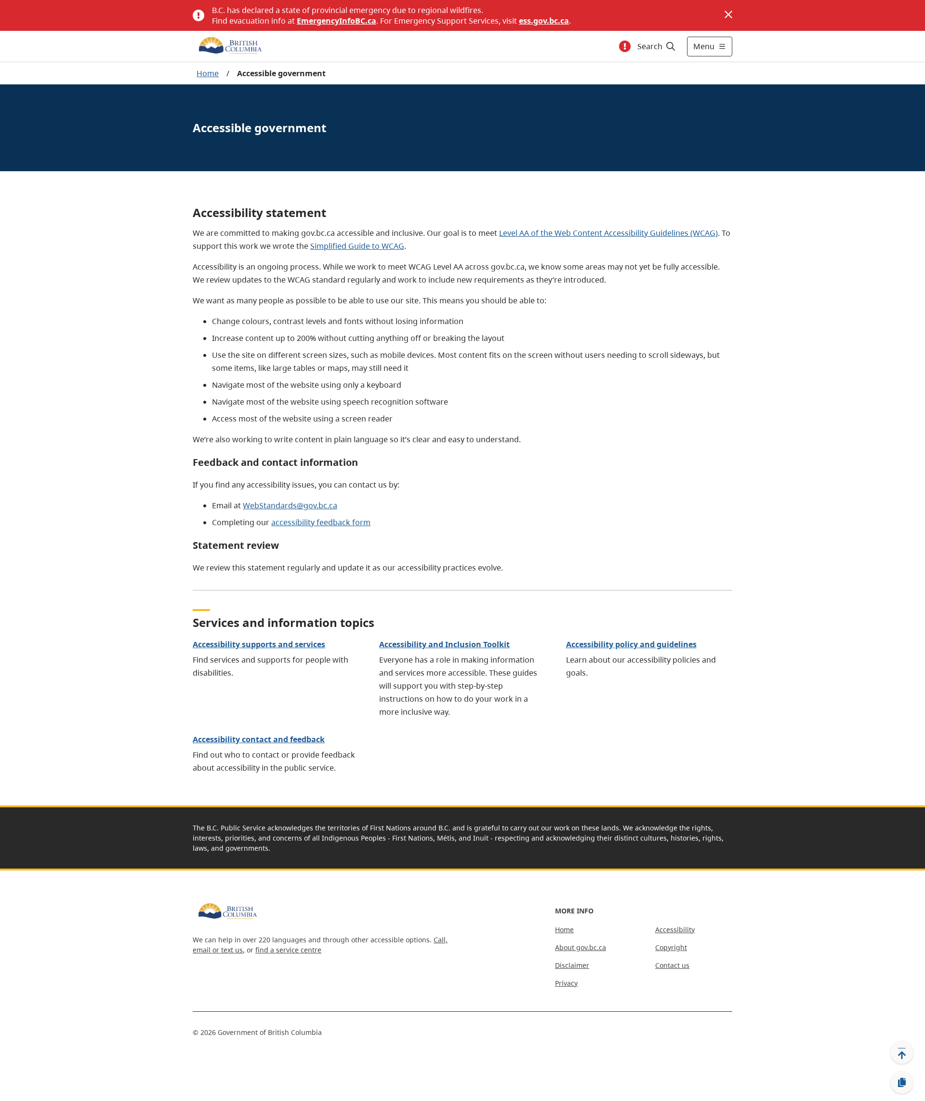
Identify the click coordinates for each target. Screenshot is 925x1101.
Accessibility (675, 929)
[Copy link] (901, 1082)
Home (208, 73)
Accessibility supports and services (259, 644)
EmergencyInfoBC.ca (336, 20)
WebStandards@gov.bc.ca (290, 505)
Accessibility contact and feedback (259, 739)
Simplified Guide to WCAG (357, 246)
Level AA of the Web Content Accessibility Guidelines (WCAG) (608, 233)
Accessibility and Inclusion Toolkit (444, 644)
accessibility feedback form (320, 522)
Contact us (672, 965)
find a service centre (288, 949)
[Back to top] (901, 1052)
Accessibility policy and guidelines (631, 644)
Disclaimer (572, 965)
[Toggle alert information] (625, 46)
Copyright (671, 947)
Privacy (566, 983)
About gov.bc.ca (580, 947)
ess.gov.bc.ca (544, 20)
